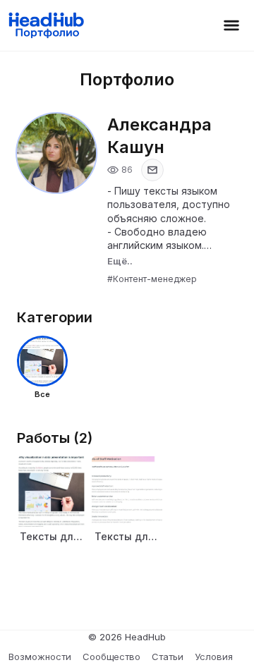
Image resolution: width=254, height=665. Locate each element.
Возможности (39, 656)
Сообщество (111, 656)
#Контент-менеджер (152, 279)
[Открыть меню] (231, 25)
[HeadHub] (45, 25)
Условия (214, 656)
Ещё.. (120, 261)
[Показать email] (152, 170)
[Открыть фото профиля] (56, 153)
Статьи (167, 656)
